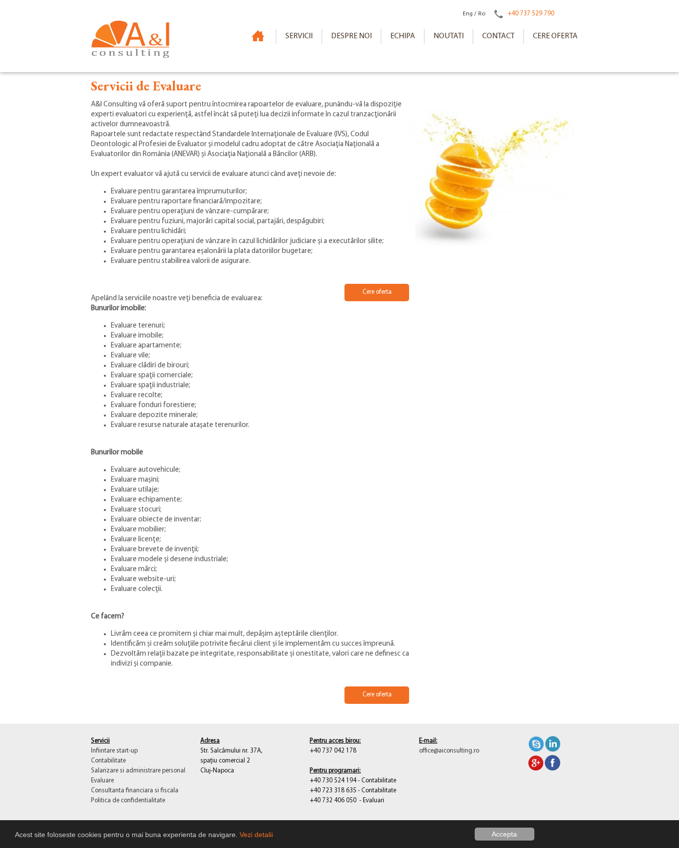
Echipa (402, 36)
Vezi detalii (256, 835)
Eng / (469, 14)
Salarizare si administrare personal (138, 770)
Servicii (299, 36)
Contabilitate (108, 761)
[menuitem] (299, 36)
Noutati (448, 36)
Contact (498, 36)
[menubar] (431, 36)
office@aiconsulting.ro (449, 751)
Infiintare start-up (114, 751)
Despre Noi (351, 36)
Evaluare (102, 780)
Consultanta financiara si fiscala (134, 790)
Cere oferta (555, 36)
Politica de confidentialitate (128, 800)
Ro (481, 14)
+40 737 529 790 (531, 13)
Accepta (504, 834)
